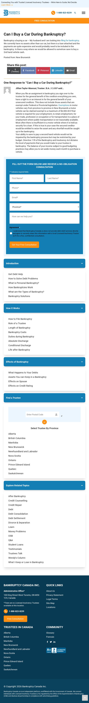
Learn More (5, 5)
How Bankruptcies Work (20, 287)
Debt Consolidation (18, 513)
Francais (50, 637)
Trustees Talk (15, 553)
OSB (10, 535)
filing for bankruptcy (70, 40)
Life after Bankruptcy (19, 349)
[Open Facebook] (47, 642)
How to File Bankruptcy (20, 319)
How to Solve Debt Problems (23, 278)
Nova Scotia (14, 455)
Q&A (10, 540)
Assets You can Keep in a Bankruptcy (27, 377)
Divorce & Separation (19, 522)
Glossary (50, 633)
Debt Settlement (16, 518)
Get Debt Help (15, 274)
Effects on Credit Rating (20, 385)
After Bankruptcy (17, 496)
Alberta (12, 433)
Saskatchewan (15, 473)
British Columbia (16, 438)
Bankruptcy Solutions (19, 296)
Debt (10, 509)
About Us (50, 591)
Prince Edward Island (19, 464)
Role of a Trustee (17, 323)
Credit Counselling (17, 500)
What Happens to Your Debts (23, 372)
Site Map (50, 603)
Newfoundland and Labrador (23, 451)
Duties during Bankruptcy (21, 336)
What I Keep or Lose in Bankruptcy (26, 562)
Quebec (12, 469)
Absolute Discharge (18, 341)
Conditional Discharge (19, 345)
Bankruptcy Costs (17, 332)
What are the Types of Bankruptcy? (26, 291)
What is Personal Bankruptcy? (23, 283)
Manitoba (13, 442)
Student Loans (15, 544)
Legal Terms (52, 599)
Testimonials (15, 549)
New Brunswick (16, 447)
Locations (50, 607)
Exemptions (64, 105)
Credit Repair (15, 505)
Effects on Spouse (17, 381)
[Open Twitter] (51, 642)
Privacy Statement (54, 595)
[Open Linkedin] (54, 642)
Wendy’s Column (16, 557)
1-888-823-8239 (16, 611)
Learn (11, 527)
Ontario (12, 460)
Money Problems (17, 531)
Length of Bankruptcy (19, 327)
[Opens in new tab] (56, 650)
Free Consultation (44, 20)
